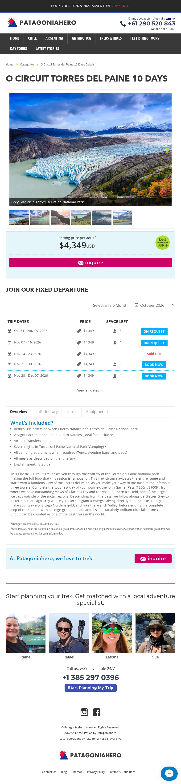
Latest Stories (47, 49)
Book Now (154, 364)
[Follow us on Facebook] (96, 712)
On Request (154, 331)
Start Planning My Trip (90, 688)
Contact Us (49, 772)
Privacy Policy (96, 772)
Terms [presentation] (72, 411)
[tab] (18, 412)
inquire (93, 263)
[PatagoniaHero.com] (42, 22)
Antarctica (81, 39)
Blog (64, 772)
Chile (32, 39)
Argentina (54, 39)
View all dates (88, 390)
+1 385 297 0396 (90, 677)
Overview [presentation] (18, 411)
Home (14, 39)
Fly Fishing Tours (144, 39)
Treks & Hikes (111, 39)
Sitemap (77, 772)
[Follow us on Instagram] (87, 712)
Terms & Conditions (123, 772)
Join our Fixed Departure (47, 290)
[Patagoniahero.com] (90, 754)
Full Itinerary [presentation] (47, 411)
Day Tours (18, 49)
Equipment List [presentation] (99, 411)
